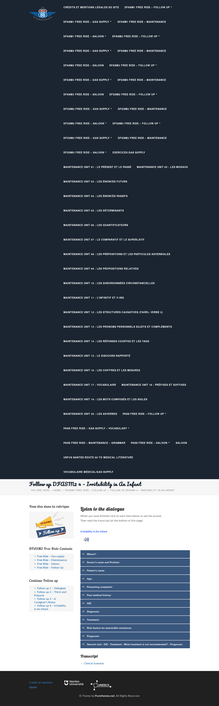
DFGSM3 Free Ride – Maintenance (142, 138)
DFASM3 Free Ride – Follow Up (131, 65)
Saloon (181, 442)
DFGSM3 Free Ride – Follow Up (135, 123)
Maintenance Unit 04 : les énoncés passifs (95, 196)
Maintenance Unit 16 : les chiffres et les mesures (101, 370)
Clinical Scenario (94, 663)
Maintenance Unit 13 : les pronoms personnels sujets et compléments (117, 326)
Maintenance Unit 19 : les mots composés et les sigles (105, 399)
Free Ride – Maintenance (52, 560)
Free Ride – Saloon (48, 564)
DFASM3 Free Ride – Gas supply (86, 79)
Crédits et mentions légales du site (91, 7)
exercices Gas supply (129, 152)
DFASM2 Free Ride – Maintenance (142, 50)
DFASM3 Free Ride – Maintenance (142, 79)
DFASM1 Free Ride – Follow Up (147, 7)
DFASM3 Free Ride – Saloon (83, 94)
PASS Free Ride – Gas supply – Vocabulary (95, 428)
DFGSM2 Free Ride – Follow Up (132, 94)
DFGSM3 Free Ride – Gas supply (86, 138)
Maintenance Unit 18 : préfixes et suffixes (154, 384)
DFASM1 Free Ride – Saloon (83, 36)
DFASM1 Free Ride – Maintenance (142, 21)
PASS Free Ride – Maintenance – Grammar (94, 442)
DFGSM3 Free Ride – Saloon (83, 152)
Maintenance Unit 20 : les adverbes (90, 413)
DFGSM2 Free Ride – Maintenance (142, 109)
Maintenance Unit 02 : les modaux (162, 167)
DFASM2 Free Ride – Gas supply (86, 50)
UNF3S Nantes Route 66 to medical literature (98, 457)
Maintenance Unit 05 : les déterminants (93, 210)
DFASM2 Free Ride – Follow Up (134, 36)
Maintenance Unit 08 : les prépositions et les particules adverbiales (116, 254)
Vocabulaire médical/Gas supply (88, 472)
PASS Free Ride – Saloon (149, 442)
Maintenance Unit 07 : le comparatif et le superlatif (104, 239)
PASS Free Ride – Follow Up (143, 413)
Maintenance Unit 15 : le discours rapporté (96, 355)
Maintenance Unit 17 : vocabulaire (89, 384)
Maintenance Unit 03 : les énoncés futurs (95, 181)
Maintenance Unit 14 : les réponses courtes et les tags (106, 341)
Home (57, 490)
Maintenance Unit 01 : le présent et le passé (97, 167)
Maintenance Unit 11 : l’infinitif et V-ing (93, 297)
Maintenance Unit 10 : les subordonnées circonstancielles (109, 283)
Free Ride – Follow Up (50, 567)
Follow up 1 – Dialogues (51, 588)
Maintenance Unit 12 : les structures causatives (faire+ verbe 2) (113, 312)
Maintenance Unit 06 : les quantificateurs (95, 225)
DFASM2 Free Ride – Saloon (83, 65)
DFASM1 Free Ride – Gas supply (86, 21)
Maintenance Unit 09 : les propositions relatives (101, 268)
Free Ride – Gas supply (50, 556)
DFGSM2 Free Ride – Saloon (83, 123)
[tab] (135, 554)
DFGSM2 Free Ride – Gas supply (86, 109)
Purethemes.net (105, 696)
